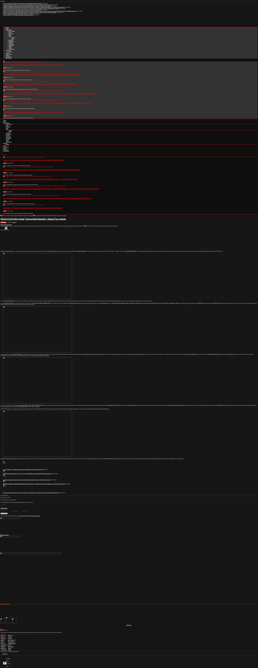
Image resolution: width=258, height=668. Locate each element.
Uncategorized (11, 643)
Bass (10, 35)
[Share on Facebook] (2, 228)
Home (7, 27)
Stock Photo (9, 58)
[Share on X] (4, 228)
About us (5, 654)
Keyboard (11, 33)
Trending (3, 1)
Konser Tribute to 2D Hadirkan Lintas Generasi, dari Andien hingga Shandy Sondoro (22, 3)
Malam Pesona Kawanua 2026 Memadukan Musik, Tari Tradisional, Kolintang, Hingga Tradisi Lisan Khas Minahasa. (30, 12)
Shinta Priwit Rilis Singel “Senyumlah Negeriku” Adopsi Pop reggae (33, 219)
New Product (12, 31)
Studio (7, 53)
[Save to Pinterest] (6, 228)
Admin (13, 222)
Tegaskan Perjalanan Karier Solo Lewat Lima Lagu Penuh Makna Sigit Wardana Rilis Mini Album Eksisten (27, 4)
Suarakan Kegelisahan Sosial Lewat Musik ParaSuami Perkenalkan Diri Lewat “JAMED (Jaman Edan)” (27, 6)
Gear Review (9, 30)
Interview (8, 50)
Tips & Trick (8, 54)
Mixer (9, 648)
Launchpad (11, 45)
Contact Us (8, 56)
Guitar (10, 32)
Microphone (11, 41)
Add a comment (4, 495)
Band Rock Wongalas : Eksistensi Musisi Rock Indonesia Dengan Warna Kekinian (22, 10)
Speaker (10, 42)
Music (4, 68)
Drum (10, 36)
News (7, 28)
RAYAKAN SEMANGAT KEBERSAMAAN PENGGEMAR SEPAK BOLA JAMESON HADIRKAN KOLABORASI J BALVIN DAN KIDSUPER (34, 7)
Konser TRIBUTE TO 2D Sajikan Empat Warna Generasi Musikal (18, 15)
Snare (12, 39)
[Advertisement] (25, 21)
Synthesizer (11, 49)
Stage (2, 637)
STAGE (7, 55)
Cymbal (13, 37)
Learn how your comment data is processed (29, 516)
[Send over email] (8, 228)
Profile (10, 51)
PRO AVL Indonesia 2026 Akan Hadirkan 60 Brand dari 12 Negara (18, 13)
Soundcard (11, 44)
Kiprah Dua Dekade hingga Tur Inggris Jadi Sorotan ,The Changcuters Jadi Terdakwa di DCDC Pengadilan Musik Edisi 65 (31, 8)
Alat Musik (10, 646)
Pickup (10, 46)
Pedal (10, 48)
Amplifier (11, 40)
